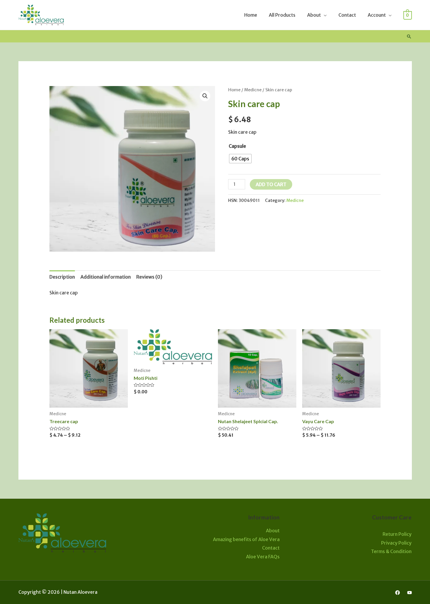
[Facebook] (397, 592)
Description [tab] (62, 277)
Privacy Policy (396, 543)
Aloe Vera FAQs (263, 557)
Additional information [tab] (105, 277)
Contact (347, 15)
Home (250, 15)
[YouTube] (409, 592)
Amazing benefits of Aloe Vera (246, 539)
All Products (282, 15)
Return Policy (397, 534)
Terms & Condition (391, 551)
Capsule (237, 146)
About (314, 15)
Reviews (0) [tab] (149, 277)
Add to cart (271, 184)
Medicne (253, 89)
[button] (205, 96)
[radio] (240, 158)
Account (377, 15)
